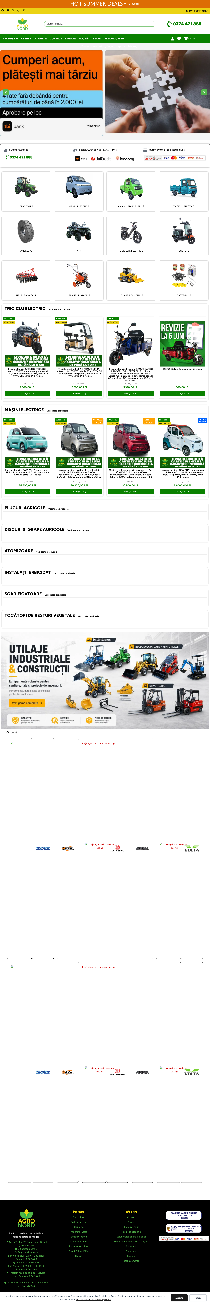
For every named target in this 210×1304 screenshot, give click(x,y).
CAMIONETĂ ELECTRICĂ (131, 206)
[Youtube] (8, 10)
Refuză (198, 1298)
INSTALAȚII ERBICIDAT (28, 572)
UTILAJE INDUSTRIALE (131, 295)
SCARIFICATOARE (23, 593)
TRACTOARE (26, 206)
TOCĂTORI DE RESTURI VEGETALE (40, 615)
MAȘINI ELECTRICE (79, 206)
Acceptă (179, 1298)
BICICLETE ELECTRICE (131, 250)
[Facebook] (2, 10)
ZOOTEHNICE (184, 295)
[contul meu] (172, 38)
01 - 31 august (131, 3)
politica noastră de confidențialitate (93, 1299)
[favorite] (179, 38)
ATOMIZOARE (19, 550)
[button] (10, 38)
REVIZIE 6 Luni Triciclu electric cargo (182, 369)
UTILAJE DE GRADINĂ (78, 295)
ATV (79, 250)
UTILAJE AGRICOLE (26, 295)
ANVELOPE (26, 250)
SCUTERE (184, 250)
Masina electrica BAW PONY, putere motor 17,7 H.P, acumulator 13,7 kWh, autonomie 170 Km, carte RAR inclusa (27, 472)
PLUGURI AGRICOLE (25, 507)
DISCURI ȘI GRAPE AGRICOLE (35, 529)
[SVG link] (184, 1215)
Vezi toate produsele (59, 309)
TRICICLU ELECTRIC (183, 206)
